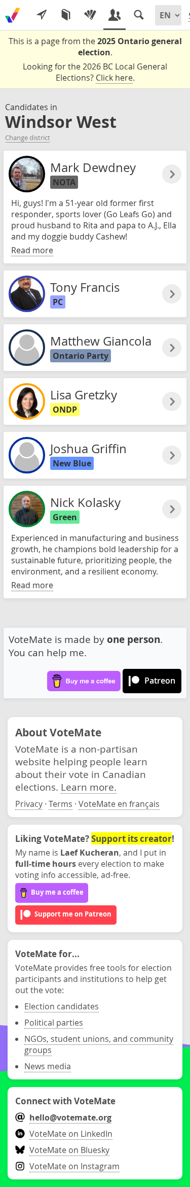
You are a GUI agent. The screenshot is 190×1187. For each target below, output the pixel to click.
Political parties (53, 1022)
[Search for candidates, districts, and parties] (139, 15)
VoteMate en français (119, 803)
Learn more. (89, 787)
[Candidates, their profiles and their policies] (114, 15)
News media (47, 1066)
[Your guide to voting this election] (41, 15)
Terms (60, 803)
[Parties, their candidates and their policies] (90, 15)
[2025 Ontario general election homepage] (13, 15)
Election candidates (61, 1006)
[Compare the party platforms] (66, 15)
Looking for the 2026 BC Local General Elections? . (95, 72)
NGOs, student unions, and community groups (98, 1044)
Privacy (29, 803)
